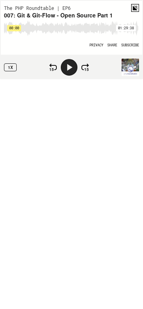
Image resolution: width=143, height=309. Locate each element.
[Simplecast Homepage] (135, 8)
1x (10, 67)
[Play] (69, 67)
